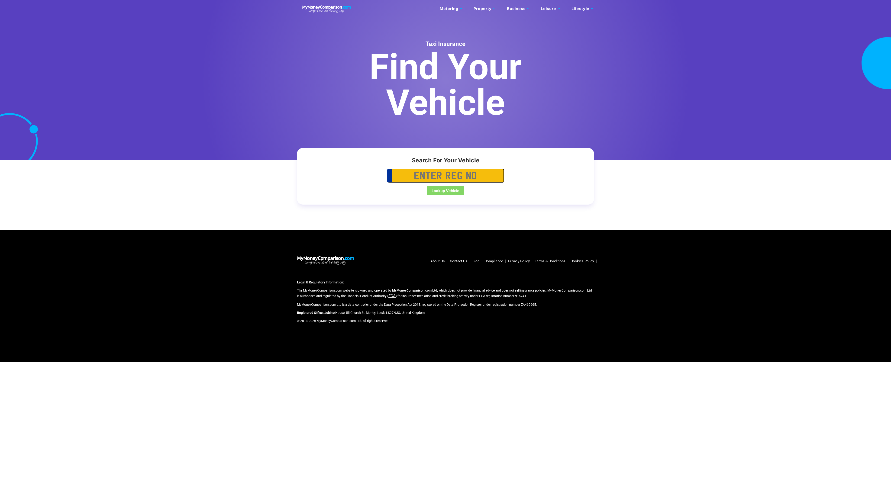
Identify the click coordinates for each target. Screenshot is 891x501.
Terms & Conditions (550, 261)
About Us (437, 261)
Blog (475, 261)
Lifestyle (580, 9)
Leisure (548, 9)
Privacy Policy (519, 261)
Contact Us (458, 261)
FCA (392, 295)
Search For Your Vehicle (445, 160)
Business (516, 9)
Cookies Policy (582, 261)
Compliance (493, 261)
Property (483, 9)
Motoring (449, 9)
